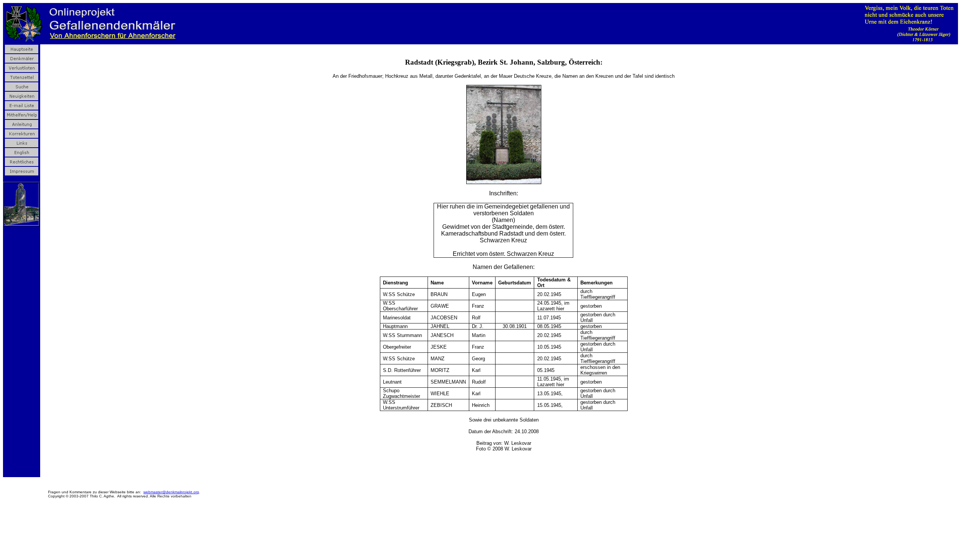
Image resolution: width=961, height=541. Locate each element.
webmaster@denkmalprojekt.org (171, 492)
